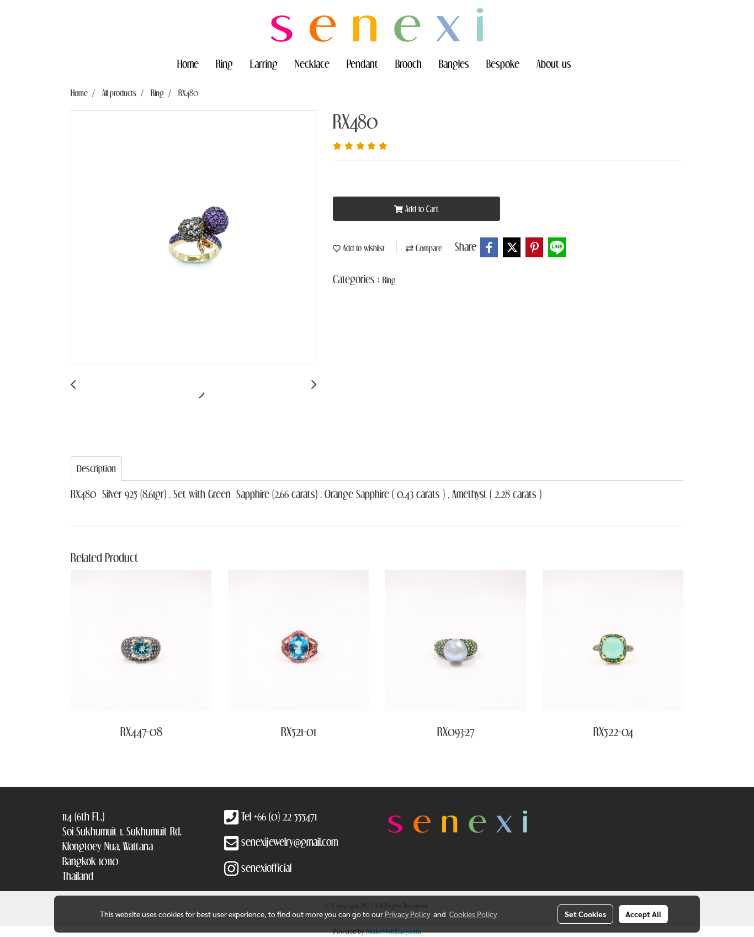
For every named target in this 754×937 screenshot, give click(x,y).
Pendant (362, 63)
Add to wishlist (363, 247)
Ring (224, 63)
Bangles (454, 63)
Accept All (643, 914)
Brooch (408, 63)
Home (188, 63)
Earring (264, 63)
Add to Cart (420, 208)
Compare (427, 247)
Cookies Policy (473, 914)
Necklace (312, 63)
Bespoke (502, 63)
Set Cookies (585, 914)
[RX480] (193, 237)
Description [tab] (96, 468)
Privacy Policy (407, 914)
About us (554, 63)
